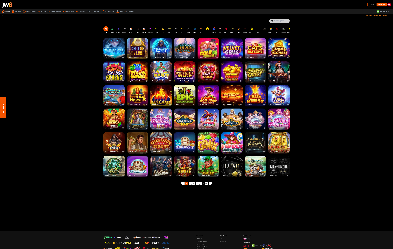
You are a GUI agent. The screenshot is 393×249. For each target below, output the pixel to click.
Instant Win (109, 11)
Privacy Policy (200, 244)
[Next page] (210, 183)
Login (371, 4)
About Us (199, 238)
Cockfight (95, 11)
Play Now (114, 50)
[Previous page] (183, 183)
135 (206, 183)
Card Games (56, 11)
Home (7, 11)
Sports (18, 11)
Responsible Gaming (202, 246)
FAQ (221, 238)
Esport (83, 11)
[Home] (7, 4)
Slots (43, 11)
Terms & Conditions (201, 241)
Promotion (384, 11)
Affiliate (131, 11)
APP (121, 11)
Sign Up (381, 4)
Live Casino (31, 11)
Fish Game (70, 11)
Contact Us (223, 241)
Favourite (114, 45)
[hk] (389, 4)
